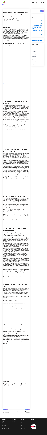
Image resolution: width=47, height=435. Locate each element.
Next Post (27, 409)
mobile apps (19, 93)
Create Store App (4, 427)
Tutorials (33, 59)
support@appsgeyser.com (34, 422)
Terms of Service (23, 425)
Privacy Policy (23, 424)
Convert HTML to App (5, 425)
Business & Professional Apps (36, 20)
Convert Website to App (5, 424)
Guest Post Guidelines (37, 40)
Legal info (22, 427)
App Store (13, 422)
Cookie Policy (23, 428)
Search (33, 9)
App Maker (13, 421)
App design (33, 49)
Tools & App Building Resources (35, 34)
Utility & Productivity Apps (36, 30)
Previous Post (6, 409)
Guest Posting (14, 425)
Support (3, 421)
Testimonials (23, 422)
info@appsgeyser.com (34, 421)
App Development (34, 51)
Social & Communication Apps (36, 23)
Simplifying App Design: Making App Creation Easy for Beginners (23, 412)
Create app (42, 2)
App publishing (34, 56)
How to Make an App (5, 430)
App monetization (34, 54)
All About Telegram (34, 61)
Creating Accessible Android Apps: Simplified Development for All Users (9, 412)
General (33, 62)
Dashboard (37, 2)
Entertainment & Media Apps (36, 25)
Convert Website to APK (5, 428)
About (22, 421)
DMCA (22, 430)
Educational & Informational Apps (36, 28)
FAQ (2, 422)
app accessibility (19, 107)
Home (33, 2)
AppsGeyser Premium (15, 424)
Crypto (33, 64)
